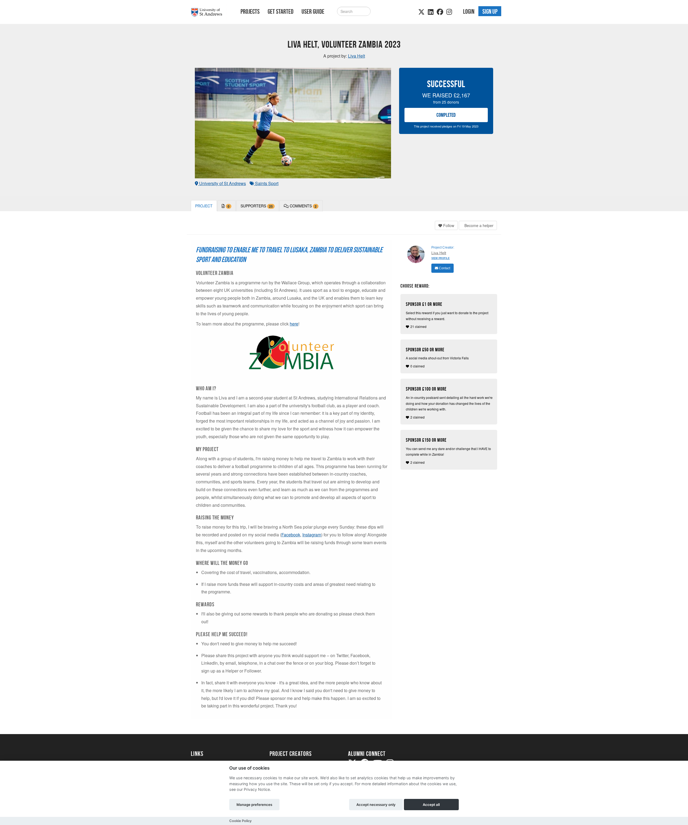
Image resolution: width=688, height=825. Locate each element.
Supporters (257, 206)
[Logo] (209, 12)
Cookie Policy (240, 821)
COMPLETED (446, 115)
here (294, 324)
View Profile (440, 258)
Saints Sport (266, 183)
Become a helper (478, 225)
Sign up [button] (489, 11)
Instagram (311, 535)
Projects (250, 11)
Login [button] (468, 11)
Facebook (290, 535)
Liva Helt (438, 253)
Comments (303, 206)
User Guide (313, 11)
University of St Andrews (222, 183)
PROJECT (204, 205)
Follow (448, 225)
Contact (444, 268)
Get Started (280, 11)
